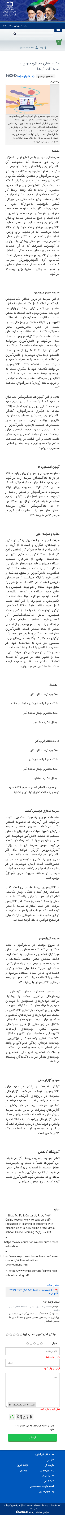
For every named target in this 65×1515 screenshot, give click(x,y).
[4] (38, 1343)
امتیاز (54, 1343)
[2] (31, 1343)
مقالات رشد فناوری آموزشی (40, 1306)
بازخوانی (12, 1416)
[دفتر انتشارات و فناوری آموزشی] (10, 8)
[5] (41, 1343)
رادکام (31, 1512)
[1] (27, 1343)
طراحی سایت (42, 1512)
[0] (7, 1334)
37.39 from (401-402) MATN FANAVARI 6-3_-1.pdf (34, 1292)
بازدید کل (49, 1465)
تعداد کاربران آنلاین (44, 1454)
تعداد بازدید (53, 1302)
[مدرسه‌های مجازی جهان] (28, 99)
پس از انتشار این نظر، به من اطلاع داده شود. (34, 1427)
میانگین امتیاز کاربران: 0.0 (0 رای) (39, 1334)
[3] (34, 1343)
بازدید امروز (22, 1465)
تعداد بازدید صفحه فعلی (42, 1486)
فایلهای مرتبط (24, 76)
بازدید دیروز (48, 1476)
